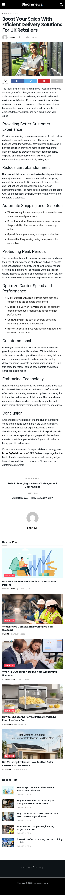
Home (4, 13)
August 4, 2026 (21, 724)
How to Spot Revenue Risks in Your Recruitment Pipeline (30, 583)
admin (6, 634)
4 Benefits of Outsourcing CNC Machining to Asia (40, 841)
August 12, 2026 (18, 634)
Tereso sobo (9, 679)
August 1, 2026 (21, 770)
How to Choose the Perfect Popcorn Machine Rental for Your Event (29, 718)
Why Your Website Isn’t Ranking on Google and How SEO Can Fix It (35, 802)
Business (14, 13)
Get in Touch (26, 867)
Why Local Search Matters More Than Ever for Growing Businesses (37, 815)
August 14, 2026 (24, 807)
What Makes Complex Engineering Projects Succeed (27, 628)
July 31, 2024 (30, 37)
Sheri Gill (15, 37)
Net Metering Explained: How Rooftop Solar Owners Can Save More (27, 763)
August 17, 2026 (24, 589)
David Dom (8, 724)
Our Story (39, 867)
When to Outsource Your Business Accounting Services (29, 673)
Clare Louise (9, 589)
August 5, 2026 (24, 679)
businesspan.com (40, 883)
